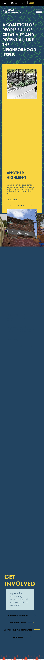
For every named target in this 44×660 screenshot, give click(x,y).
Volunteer (18, 637)
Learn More (12, 200)
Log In (23, 2)
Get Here (4, 2)
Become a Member (32, 2)
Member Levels (18, 623)
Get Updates (14, 2)
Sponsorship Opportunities (18, 630)
